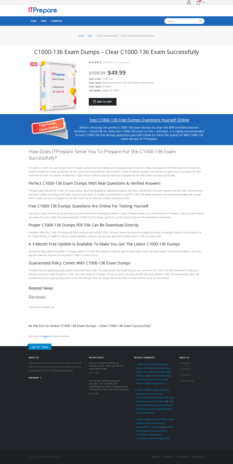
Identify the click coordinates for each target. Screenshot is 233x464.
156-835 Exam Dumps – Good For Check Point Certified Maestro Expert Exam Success (154, 379)
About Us (185, 363)
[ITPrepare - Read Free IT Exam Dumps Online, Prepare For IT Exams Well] (43, 10)
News (43, 21)
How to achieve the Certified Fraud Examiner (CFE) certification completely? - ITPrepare (154, 423)
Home (33, 21)
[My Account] (188, 2)
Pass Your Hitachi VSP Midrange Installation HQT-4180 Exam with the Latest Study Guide (106, 366)
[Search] (200, 21)
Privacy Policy (187, 381)
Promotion (186, 375)
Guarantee (56, 21)
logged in (47, 336)
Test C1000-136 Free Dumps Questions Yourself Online (139, 119)
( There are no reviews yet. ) (116, 62)
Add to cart (104, 101)
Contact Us (186, 369)
